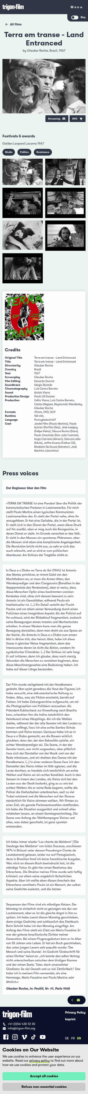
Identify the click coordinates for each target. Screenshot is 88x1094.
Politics (24, 152)
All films (15, 24)
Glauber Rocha (37, 50)
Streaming (54, 118)
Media (8, 152)
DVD (74, 118)
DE (67, 1038)
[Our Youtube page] (42, 1037)
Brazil (53, 50)
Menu (77, 7)
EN (79, 1038)
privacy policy (39, 1060)
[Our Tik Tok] (33, 1037)
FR (73, 1038)
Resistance (42, 152)
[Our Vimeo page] (24, 1037)
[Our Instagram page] (15, 1037)
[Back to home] (33, 7)
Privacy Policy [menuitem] (75, 1012)
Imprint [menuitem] (70, 1019)
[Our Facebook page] (5, 1037)
